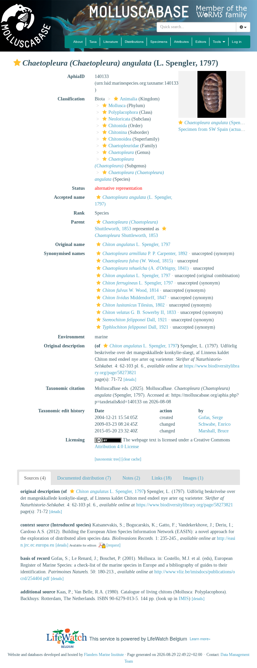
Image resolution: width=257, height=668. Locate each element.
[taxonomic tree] (108, 459)
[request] (113, 545)
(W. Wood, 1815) (137, 260)
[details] (129, 379)
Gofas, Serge (210, 417)
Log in (237, 42)
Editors (200, 42)
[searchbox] (196, 27)
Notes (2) (131, 478)
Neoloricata (119, 118)
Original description (64, 345)
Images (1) (193, 478)
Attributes (181, 42)
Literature (110, 42)
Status (78, 188)
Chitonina (117, 132)
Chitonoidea (119, 139)
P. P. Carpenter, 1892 (144, 253)
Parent (78, 222)
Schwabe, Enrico (214, 424)
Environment (71, 336)
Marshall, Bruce (213, 430)
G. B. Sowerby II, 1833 (139, 312)
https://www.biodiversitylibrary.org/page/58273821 (184, 504)
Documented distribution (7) (84, 478)
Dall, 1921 (134, 319)
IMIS (184, 598)
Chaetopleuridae (123, 145)
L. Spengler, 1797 (136, 244)
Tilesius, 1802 (133, 305)
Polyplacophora (123, 112)
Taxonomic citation (65, 388)
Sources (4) (35, 478)
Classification (71, 98)
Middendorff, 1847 (134, 297)
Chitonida (117, 125)
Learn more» (200, 638)
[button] (17, 63)
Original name (70, 244)
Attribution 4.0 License (117, 446)
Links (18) (162, 478)
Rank (79, 213)
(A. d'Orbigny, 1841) (145, 268)
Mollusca (116, 105)
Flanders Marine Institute (104, 654)
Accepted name (69, 197)
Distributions (134, 42)
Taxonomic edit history (61, 410)
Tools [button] (217, 42)
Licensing (75, 439)
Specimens (158, 42)
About (78, 42)
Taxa (93, 42)
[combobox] (196, 27)
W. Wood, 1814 (130, 290)
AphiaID (76, 76)
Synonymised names (64, 253)
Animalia (128, 98)
